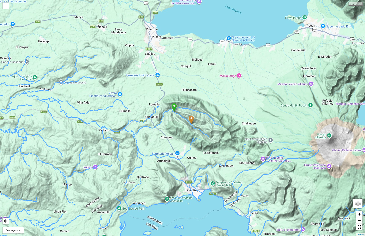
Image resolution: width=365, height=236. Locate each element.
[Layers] (357, 203)
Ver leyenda (13, 230)
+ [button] (359, 214)
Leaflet (360, 234)
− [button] (359, 220)
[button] (6, 221)
